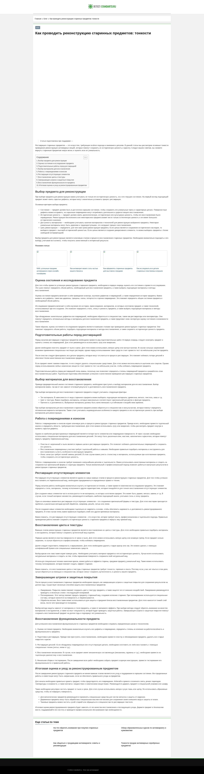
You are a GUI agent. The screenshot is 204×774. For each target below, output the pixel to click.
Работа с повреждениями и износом (52, 172)
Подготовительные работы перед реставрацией (57, 166)
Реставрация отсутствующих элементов (54, 174)
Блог (37, 27)
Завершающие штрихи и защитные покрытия (56, 180)
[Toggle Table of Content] (84, 157)
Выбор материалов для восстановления (54, 169)
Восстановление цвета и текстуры (51, 177)
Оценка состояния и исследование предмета (56, 163)
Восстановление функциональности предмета (56, 183)
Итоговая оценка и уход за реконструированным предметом (63, 185)
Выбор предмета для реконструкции (52, 161)
